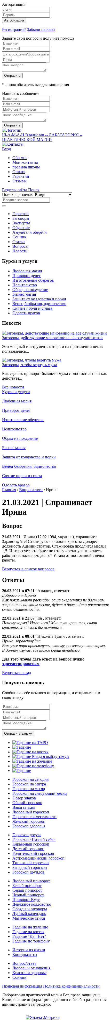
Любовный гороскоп (30, 812)
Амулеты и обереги (29, 232)
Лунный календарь (29, 913)
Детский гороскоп (28, 849)
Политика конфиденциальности (71, 986)
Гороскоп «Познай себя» (34, 839)
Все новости (13, 387)
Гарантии (20, 176)
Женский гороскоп (28, 821)
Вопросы (20, 246)
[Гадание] (21, 747)
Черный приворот (28, 895)
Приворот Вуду (26, 899)
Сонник (19, 237)
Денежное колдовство (31, 904)
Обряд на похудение (30, 289)
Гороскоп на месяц (28, 788)
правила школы (26, 167)
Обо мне (19, 157)
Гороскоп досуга (26, 835)
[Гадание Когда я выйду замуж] (40, 756)
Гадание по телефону (31, 941)
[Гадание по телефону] (33, 766)
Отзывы (19, 181)
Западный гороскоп (29, 867)
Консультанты (24, 954)
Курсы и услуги (16, 391)
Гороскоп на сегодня (30, 779)
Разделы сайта (15, 190)
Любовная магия (27, 271)
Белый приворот (27, 885)
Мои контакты (25, 162)
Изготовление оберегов (33, 280)
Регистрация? (14, 29)
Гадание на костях (28, 931)
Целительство (24, 285)
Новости (20, 251)
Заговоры (20, 218)
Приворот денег (26, 275)
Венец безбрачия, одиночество (39, 303)
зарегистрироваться (20, 664)
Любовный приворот (31, 881)
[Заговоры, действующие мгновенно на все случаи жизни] (54, 333)
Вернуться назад (16, 672)
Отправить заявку (18, 733)
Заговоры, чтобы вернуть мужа (29, 365)
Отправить (12, 75)
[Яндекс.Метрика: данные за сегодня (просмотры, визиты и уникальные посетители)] (42, 1017)
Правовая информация (22, 986)
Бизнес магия (24, 294)
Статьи (18, 241)
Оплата (18, 171)
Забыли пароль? (41, 29)
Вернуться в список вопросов (28, 569)
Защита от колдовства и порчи (39, 299)
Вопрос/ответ (31, 489)
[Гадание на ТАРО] (30, 742)
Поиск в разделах (17, 194)
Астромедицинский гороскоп (38, 858)
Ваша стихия (23, 807)
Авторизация (14, 20)
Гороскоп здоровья (28, 826)
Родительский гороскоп (33, 853)
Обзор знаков (24, 798)
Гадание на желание (30, 927)
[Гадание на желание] (32, 761)
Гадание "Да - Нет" (29, 936)
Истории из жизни (28, 950)
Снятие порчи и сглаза (32, 308)
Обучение (21, 227)
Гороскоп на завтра (29, 784)
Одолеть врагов (26, 313)
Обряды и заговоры (29, 909)
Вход (6, 149)
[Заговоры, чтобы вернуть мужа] (31, 360)
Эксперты (21, 223)
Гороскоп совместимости (34, 816)
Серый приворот (27, 890)
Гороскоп (20, 213)
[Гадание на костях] (30, 752)
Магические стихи (28, 918)
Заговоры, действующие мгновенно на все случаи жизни (52, 338)
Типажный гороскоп (30, 863)
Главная (9, 489)
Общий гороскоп (27, 802)
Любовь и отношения (31, 968)
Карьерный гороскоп (30, 844)
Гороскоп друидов (28, 872)
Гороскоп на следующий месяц (39, 793)
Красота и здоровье (29, 972)
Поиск (33, 190)
